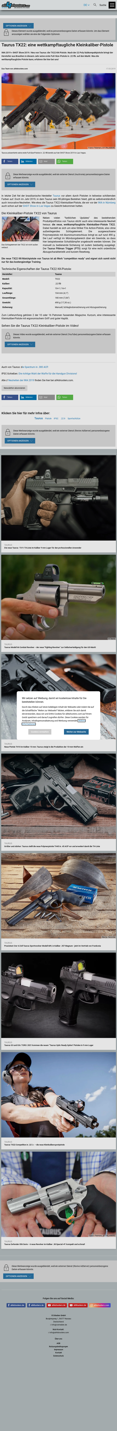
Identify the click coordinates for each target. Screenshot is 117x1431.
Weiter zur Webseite (76, 732)
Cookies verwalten (40, 732)
